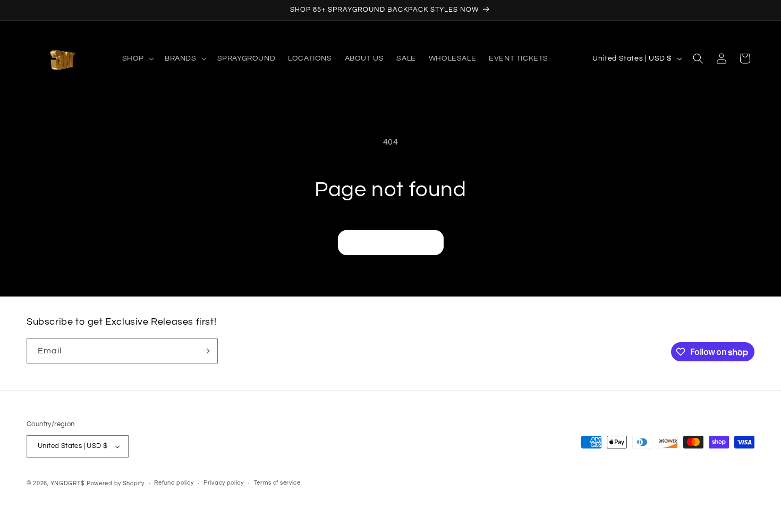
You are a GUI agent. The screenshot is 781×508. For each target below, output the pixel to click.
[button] (137, 58)
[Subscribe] (205, 350)
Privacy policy (223, 483)
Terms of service (277, 483)
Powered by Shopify (116, 483)
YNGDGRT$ (67, 483)
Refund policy (173, 483)
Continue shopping (391, 243)
